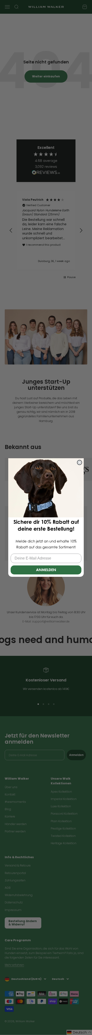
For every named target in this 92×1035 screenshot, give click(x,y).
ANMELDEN (46, 569)
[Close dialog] (79, 462)
